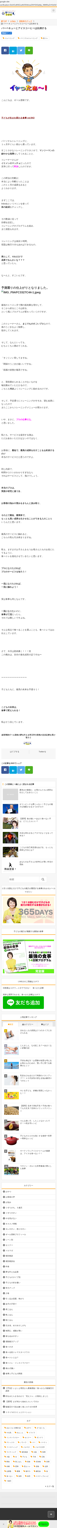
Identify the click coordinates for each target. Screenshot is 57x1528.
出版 (35, 1452)
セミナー (9, 1245)
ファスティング (12, 1447)
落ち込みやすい (12, 1336)
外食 (7, 1266)
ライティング (11, 1452)
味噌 (43, 1452)
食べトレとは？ (12, 1357)
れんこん (20, 1433)
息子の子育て (11, 1304)
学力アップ (10, 1288)
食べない (9, 1476)
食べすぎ (9, 1347)
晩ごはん (9, 1315)
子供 (34, 1457)
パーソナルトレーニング (29, 38)
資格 (37, 1466)
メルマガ (9, 1250)
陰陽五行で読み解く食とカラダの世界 (21, 1407)
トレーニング (9, 38)
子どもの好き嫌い (13, 1283)
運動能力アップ (25, 21)
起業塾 (8, 1471)
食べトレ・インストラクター (18, 1363)
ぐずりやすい (11, 1213)
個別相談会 (10, 1261)
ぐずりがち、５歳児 (14, 1208)
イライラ (32, 1433)
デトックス (10, 1442)
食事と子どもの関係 (14, 1374)
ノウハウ (23, 1442)
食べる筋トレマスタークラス (18, 1352)
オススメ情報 (11, 1224)
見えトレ (27, 1466)
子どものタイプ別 (13, 1277)
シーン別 (9, 1240)
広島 (43, 1457)
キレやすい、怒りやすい (16, 1229)
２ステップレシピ (42, 1476)
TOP (5, 21)
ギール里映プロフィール (16, 1234)
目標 (47, 1462)
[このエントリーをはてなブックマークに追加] (13, 50)
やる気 (8, 1433)
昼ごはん (9, 1309)
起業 (46, 1466)
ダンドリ (40, 1437)
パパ (33, 1442)
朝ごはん (9, 1320)
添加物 (38, 1462)
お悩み (13, 21)
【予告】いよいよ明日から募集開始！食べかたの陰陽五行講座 (30, 1389)
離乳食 (38, 1471)
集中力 (28, 1471)
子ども (24, 1457)
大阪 (8, 1457)
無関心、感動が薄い (14, 1331)
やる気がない (11, 1218)
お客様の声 (10, 1197)
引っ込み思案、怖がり (15, 1299)
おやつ (8, 1192)
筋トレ (45, 38)
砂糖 (8, 1466)
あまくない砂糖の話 (13, 1428)
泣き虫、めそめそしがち (16, 1325)
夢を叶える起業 (12, 1272)
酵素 (18, 1471)
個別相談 (9, 1256)
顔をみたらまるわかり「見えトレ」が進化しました (27, 1396)
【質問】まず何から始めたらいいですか (22, 1401)
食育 (28, 1476)
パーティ (44, 1442)
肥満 (16, 1466)
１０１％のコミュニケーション (19, 1412)
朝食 (28, 1462)
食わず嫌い (10, 1368)
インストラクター (12, 1437)
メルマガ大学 (40, 1447)
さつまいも (41, 1428)
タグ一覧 (50, 1486)
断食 (8, 1462)
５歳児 (8, 1481)
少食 (7, 1293)
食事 (20, 1476)
